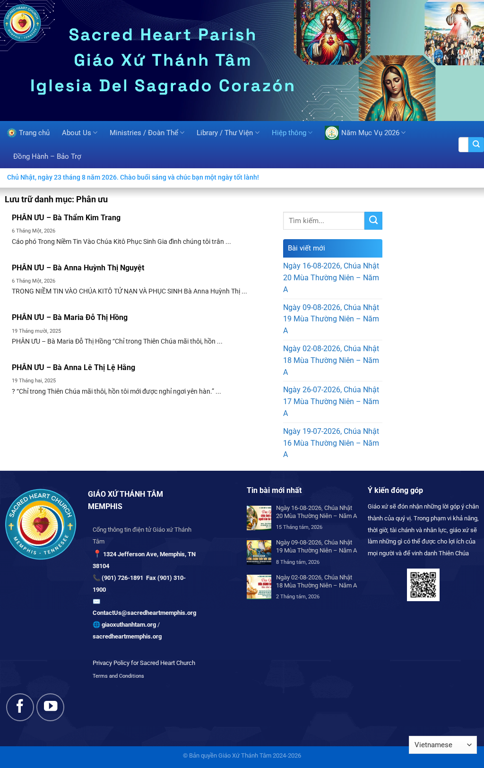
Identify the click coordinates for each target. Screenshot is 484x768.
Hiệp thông (289, 133)
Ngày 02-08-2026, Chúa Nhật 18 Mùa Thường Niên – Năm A (331, 361)
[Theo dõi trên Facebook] (20, 707)
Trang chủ (34, 133)
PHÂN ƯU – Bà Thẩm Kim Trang (66, 217)
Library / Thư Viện (225, 133)
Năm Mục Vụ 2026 (370, 133)
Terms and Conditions (118, 676)
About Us (76, 133)
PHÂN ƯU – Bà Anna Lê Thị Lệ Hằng (73, 367)
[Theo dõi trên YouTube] (50, 707)
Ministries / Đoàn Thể (144, 133)
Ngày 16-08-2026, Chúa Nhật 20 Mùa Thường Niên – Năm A (331, 278)
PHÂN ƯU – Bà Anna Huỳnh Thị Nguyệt (78, 267)
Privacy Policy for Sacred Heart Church (144, 662)
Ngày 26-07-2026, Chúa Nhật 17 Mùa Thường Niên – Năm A (331, 402)
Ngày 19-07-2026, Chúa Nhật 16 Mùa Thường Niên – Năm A (331, 443)
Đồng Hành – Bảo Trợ (47, 156)
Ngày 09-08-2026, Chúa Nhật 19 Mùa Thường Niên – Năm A (331, 319)
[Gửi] (476, 145)
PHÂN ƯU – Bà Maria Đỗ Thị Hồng (70, 317)
